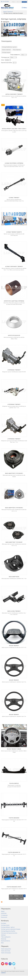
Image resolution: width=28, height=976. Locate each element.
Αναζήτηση (3, 913)
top (14, 968)
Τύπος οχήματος (15, 54)
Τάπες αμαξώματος (6, 937)
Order (2, 60)
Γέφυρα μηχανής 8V (14, 852)
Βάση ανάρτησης (14, 576)
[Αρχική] (7, 6)
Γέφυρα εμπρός (14, 783)
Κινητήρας (3, 923)
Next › (17, 898)
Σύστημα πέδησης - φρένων (8, 927)
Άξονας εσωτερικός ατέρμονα (14, 163)
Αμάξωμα (3, 935)
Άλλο (2, 942)
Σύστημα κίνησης (5, 925)
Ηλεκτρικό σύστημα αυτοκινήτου (9, 933)
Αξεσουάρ (3, 939)
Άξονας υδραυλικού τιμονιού (14, 266)
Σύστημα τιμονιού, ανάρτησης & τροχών (10, 929)
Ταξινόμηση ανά (5, 57)
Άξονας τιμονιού (14, 197)
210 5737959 (5, 1)
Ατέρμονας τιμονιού (14, 370)
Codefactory (3, 972)
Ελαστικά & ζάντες (5, 940)
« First (11, 895)
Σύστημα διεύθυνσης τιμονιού (9, 47)
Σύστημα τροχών (6, 52)
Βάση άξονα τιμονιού (14, 611)
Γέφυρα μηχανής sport (14, 887)
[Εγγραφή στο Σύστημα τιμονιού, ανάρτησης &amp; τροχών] (1, 902)
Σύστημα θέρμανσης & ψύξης (8, 931)
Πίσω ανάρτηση (17, 49)
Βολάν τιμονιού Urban (14, 749)
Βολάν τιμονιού (14, 645)
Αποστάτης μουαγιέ (14, 335)
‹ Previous (16, 895)
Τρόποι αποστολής (5, 950)
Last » (21, 898)
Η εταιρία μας (4, 915)
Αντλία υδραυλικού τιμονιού (14, 94)
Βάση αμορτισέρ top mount (14, 542)
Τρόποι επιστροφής (6, 952)
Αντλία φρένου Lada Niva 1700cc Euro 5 (14, 128)
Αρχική (5, 11)
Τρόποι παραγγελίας (6, 948)
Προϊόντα (10, 11)
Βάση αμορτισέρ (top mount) (14, 473)
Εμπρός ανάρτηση (6, 49)
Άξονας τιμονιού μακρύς (14, 232)
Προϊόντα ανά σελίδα (6, 62)
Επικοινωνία (4, 917)
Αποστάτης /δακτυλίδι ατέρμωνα (14, 301)
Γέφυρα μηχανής (14, 818)
